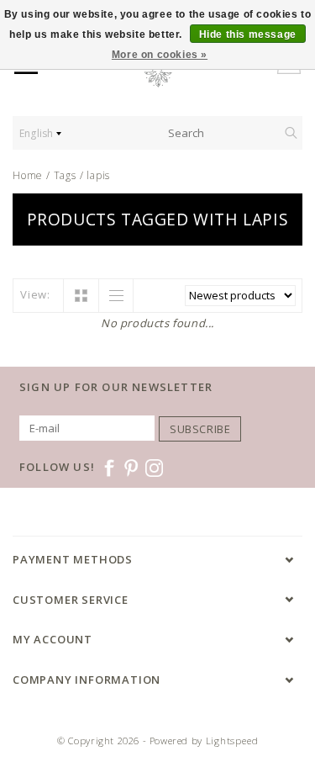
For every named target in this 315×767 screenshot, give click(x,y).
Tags (65, 175)
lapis (98, 175)
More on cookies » (159, 55)
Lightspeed (232, 740)
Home (28, 175)
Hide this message (248, 34)
